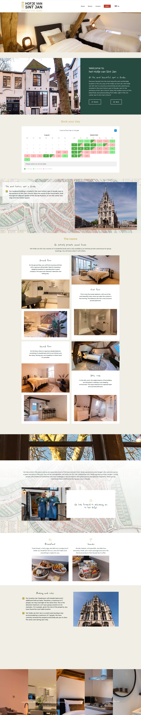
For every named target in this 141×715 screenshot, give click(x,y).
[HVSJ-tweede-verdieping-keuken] (45, 396)
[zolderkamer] (96, 342)
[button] (35, 194)
